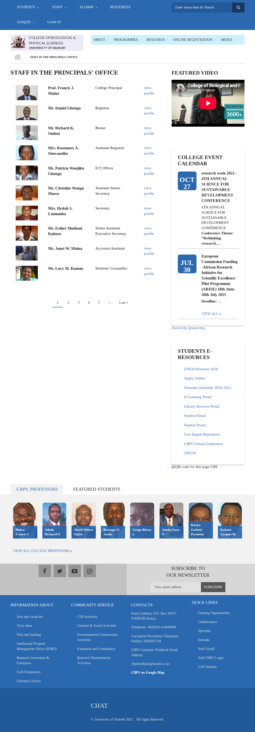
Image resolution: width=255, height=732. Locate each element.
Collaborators (207, 622)
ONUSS (190, 453)
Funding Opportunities (214, 613)
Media (226, 40)
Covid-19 (54, 22)
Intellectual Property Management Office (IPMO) (37, 646)
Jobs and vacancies (30, 617)
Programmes (126, 40)
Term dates (24, 626)
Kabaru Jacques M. (228, 532)
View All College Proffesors (41, 551)
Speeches (204, 631)
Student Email (195, 416)
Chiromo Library (29, 681)
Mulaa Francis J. (22, 532)
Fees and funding (29, 635)
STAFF (57, 7)
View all (209, 314)
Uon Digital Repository (202, 434)
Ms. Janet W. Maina (65, 248)
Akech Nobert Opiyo (83, 532)
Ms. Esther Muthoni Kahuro (65, 231)
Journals (203, 640)
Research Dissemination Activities (94, 660)
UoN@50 (23, 22)
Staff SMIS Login (211, 658)
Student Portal (195, 425)
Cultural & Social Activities (96, 626)
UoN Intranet (207, 667)
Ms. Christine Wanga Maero (66, 191)
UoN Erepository (29, 672)
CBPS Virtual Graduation (203, 444)
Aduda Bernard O (52, 532)
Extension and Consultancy (96, 649)
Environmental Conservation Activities (97, 637)
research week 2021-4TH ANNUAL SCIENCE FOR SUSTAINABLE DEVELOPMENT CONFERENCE (218, 187)
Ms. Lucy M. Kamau (65, 268)
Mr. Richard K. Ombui (61, 131)
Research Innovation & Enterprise (33, 660)
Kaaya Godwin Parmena (197, 529)
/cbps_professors (37, 489)
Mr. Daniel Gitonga (64, 108)
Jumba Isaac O (171, 532)
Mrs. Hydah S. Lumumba (60, 211)
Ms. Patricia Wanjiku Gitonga (66, 171)
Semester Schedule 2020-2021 (207, 388)
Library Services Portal (201, 406)
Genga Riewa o (141, 532)
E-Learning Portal (197, 397)
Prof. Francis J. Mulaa (61, 90)
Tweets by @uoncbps (188, 328)
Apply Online (194, 378)
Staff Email (206, 649)
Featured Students (96, 489)
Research (155, 40)
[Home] (17, 41)
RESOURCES (120, 7)
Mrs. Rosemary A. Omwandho (63, 151)
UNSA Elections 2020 (201, 369)
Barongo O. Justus (111, 532)
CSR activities (87, 617)
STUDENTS (26, 7)
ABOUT (99, 40)
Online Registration (192, 40)
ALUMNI (86, 7)
